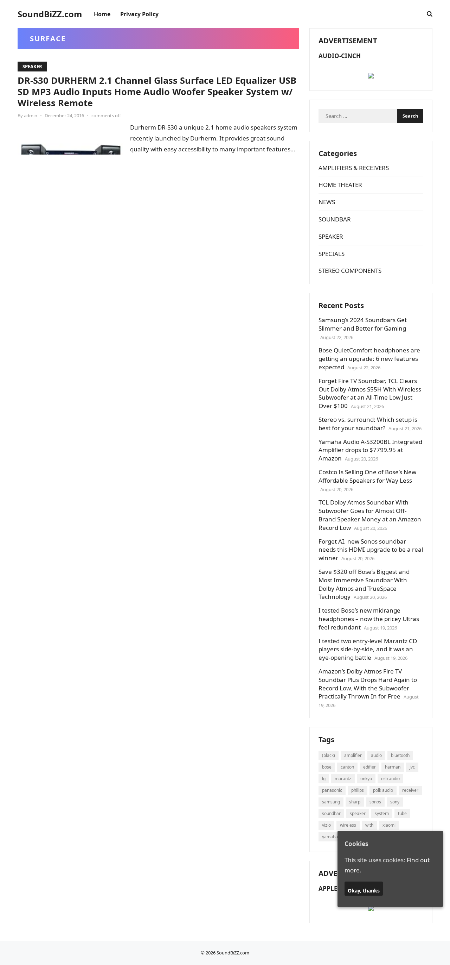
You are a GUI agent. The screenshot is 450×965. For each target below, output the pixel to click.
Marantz (343, 779)
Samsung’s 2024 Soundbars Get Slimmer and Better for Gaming (363, 324)
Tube (402, 813)
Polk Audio (383, 790)
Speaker (358, 813)
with (369, 825)
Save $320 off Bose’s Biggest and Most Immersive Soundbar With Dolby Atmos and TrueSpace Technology (364, 584)
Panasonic (332, 790)
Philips (357, 790)
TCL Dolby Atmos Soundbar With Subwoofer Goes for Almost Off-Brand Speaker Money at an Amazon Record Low (370, 514)
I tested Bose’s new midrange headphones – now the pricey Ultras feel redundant (369, 618)
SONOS (375, 802)
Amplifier (353, 755)
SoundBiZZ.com (50, 14)
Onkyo (366, 779)
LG (324, 779)
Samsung (331, 802)
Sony (394, 802)
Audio (376, 755)
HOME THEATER (340, 185)
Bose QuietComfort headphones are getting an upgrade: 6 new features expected (369, 358)
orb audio (390, 779)
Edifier (369, 767)
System (382, 813)
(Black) (328, 755)
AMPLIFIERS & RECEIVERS (354, 168)
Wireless (348, 825)
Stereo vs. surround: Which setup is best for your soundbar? (368, 423)
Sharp (354, 802)
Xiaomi (389, 825)
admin (30, 115)
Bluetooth (400, 755)
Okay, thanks (364, 891)
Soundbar (331, 813)
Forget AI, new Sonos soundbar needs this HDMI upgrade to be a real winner (371, 549)
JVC (412, 767)
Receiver (410, 790)
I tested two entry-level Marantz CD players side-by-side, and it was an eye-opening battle (368, 649)
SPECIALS (332, 254)
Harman (392, 767)
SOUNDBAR (335, 219)
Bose (327, 767)
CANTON (347, 767)
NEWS (327, 202)
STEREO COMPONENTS (350, 271)
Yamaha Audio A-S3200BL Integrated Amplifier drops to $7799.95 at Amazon (370, 450)
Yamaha (330, 837)
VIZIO (326, 825)
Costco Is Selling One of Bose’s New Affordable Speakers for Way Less (367, 476)
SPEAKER (32, 66)
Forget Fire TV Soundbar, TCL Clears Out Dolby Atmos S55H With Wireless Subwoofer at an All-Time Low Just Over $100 (370, 393)
